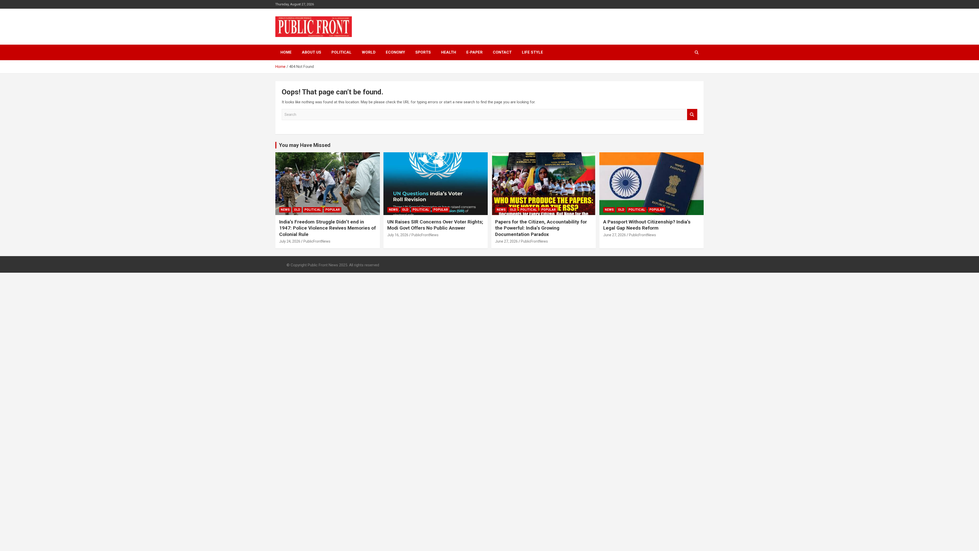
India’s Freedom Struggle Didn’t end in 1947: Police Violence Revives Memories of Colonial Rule (327, 228)
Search (692, 114)
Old (297, 209)
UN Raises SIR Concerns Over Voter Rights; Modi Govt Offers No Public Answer (435, 225)
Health (448, 52)
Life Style (532, 52)
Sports (423, 52)
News (285, 209)
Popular (332, 209)
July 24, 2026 (289, 241)
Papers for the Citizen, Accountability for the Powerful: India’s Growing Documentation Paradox (541, 228)
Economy (395, 52)
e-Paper (474, 52)
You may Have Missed (304, 145)
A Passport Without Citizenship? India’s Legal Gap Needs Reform (646, 225)
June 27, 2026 (506, 241)
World (369, 52)
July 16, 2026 (397, 235)
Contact (502, 52)
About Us (311, 52)
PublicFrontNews (316, 241)
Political (341, 52)
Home (286, 52)
